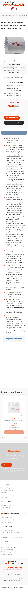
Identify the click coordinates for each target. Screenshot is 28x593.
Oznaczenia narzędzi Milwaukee (10, 532)
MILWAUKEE (17, 95)
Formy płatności (6, 522)
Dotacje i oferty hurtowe (8, 488)
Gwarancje (4, 497)
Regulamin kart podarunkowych (10, 552)
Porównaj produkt (14, 122)
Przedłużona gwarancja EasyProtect (11, 537)
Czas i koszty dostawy (7, 517)
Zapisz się (6, 464)
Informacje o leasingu (7, 530)
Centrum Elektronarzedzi (7, 15)
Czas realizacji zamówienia (8, 520)
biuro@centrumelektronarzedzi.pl (14, 570)
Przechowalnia (5, 507)
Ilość (14, 110)
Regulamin (18, 468)
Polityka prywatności (7, 549)
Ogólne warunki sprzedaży (8, 547)
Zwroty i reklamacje (7, 495)
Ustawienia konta (6, 510)
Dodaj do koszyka (12, 117)
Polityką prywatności (19, 471)
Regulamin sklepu (6, 554)
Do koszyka (14, 432)
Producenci (4, 535)
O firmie (3, 545)
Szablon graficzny (9, 591)
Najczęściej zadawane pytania (9, 490)
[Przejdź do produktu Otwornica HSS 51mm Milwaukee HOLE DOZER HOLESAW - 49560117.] (14, 407)
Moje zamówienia (6, 505)
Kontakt (3, 492)
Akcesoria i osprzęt (20, 15)
